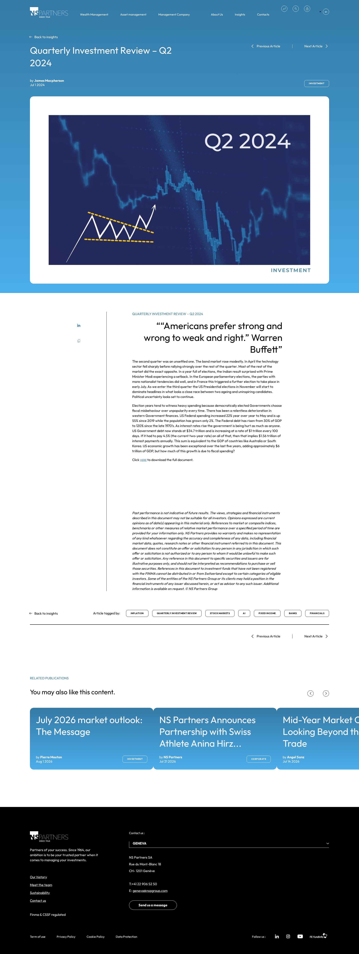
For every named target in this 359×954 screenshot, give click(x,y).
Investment (316, 83)
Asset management (133, 14)
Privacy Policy (66, 936)
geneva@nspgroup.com (150, 891)
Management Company (174, 14)
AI (244, 613)
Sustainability (40, 893)
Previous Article (268, 46)
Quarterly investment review (177, 613)
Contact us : (137, 833)
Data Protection (126, 936)
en (326, 11)
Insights (240, 14)
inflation (137, 613)
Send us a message (153, 905)
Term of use (37, 936)
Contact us (38, 900)
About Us (217, 14)
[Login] (307, 9)
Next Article (313, 46)
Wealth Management (94, 14)
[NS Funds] (284, 9)
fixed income (267, 613)
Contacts (263, 14)
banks (293, 613)
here (143, 460)
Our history (38, 877)
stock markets (220, 613)
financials (317, 613)
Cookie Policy (96, 936)
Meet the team (41, 885)
